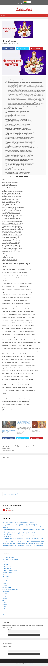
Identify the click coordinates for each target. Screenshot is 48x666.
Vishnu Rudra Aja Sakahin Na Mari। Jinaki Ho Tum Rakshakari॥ (20, 150)
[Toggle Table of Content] (43, 78)
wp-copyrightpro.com (29, 663)
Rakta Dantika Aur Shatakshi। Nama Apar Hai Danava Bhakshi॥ (20, 151)
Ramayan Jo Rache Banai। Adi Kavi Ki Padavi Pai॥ (17, 125)
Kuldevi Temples (6, 566)
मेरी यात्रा (4, 602)
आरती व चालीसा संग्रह (7, 443)
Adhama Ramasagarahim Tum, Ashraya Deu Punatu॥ (18, 173)
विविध (3, 608)
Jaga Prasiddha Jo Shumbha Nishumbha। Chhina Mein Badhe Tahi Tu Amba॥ (23, 145)
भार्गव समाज (4, 598)
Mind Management (7, 572)
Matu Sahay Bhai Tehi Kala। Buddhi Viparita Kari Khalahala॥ (19, 138)
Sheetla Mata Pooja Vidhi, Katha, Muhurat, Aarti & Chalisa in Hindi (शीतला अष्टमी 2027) (8, 430)
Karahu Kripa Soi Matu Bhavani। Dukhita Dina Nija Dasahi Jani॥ (20, 130)
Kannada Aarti (6, 563)
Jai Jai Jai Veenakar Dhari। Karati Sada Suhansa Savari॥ (18, 119)
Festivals (4, 561)
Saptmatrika (5, 576)
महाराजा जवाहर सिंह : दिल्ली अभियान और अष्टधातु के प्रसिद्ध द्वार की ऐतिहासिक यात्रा (18, 522)
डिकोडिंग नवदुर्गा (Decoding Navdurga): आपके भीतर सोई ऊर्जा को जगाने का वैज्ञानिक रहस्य (21, 533)
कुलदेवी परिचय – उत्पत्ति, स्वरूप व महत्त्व (10, 589)
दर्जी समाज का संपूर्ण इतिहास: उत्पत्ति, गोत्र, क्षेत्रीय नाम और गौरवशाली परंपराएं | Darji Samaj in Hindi (22, 545)
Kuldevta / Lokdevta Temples (9, 570)
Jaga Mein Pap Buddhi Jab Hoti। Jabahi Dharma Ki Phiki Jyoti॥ (20, 121)
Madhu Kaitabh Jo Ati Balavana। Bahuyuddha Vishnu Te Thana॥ (20, 136)
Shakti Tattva (5, 578)
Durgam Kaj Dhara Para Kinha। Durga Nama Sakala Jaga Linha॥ (20, 152)
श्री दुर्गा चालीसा (6, 448)
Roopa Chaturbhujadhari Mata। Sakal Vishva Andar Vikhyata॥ (19, 120)
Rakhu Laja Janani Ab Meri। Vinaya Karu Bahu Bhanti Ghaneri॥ (20, 133)
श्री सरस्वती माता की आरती (8, 450)
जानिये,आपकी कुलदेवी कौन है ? (11, 494)
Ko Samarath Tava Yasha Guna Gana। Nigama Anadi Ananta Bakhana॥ (21, 148)
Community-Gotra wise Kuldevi (10, 559)
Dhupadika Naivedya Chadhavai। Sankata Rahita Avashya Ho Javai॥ (21, 163)
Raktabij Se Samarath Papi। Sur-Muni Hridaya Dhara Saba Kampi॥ (20, 142)
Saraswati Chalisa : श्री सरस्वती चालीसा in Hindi (14, 80)
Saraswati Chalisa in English (10, 445)
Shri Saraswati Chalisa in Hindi (25, 445)
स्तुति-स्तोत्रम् (5, 613)
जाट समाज (4, 593)
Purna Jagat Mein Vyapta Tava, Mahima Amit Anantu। (18, 114)
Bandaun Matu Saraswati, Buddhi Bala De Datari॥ (17, 112)
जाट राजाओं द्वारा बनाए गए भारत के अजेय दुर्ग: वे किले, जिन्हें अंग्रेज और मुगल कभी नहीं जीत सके (20, 524)
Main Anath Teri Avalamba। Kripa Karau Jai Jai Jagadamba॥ (19, 134)
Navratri (4, 574)
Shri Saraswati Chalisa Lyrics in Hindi (19, 446)
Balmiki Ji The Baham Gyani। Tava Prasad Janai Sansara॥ (19, 124)
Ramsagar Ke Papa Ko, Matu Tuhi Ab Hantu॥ (16, 115)
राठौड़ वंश (4, 606)
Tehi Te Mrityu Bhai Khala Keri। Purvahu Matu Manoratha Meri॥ (20, 139)
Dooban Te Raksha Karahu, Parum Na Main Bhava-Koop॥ (19, 170)
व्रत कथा (4, 612)
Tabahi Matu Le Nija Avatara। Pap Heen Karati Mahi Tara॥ (19, 123)
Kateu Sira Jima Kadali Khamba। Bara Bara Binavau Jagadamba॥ (20, 143)
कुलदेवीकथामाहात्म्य (6, 591)
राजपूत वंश (4, 604)
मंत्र (3, 600)
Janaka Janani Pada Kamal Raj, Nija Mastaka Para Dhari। (18, 111)
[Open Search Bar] (46, 15)
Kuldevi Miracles (6, 564)
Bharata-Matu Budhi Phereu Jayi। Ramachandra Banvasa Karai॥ (20, 146)
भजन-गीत (4, 597)
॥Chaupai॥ (10, 116)
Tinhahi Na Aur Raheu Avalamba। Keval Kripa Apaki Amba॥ (19, 129)
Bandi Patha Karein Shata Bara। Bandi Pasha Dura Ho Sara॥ (19, 165)
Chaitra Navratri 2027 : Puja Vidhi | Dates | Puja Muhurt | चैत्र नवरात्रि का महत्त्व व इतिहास (23, 541)
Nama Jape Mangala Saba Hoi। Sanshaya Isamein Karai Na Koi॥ (20, 159)
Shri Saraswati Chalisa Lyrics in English (13, 108)
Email (9, 629)
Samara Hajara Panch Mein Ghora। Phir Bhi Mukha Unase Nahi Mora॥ (21, 137)
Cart (21, 3)
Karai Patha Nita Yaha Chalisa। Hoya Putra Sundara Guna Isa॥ (20, 161)
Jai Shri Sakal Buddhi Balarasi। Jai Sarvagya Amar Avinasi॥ (19, 117)
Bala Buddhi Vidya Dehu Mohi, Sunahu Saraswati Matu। (19, 172)
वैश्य (3, 610)
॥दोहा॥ (8, 81)
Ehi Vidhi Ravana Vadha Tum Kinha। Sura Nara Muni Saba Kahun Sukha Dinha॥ (23, 147)
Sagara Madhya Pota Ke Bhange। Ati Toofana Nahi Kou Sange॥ (20, 156)
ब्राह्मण (3, 595)
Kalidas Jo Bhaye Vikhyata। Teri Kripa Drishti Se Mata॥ (18, 126)
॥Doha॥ (9, 110)
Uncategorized (6, 580)
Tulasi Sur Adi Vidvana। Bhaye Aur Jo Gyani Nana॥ (18, 128)
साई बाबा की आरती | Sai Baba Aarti (38, 428)
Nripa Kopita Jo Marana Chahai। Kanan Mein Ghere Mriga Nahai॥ (20, 155)
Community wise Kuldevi (8, 557)
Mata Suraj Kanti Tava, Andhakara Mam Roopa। (17, 169)
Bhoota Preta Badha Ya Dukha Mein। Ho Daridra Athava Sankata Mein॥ (22, 157)
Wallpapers (5, 583)
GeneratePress (39, 660)
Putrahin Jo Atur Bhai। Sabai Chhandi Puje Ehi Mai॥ (18, 160)
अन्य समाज (4, 585)
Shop (18, 3)
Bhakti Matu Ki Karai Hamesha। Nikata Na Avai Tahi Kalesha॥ (20, 164)
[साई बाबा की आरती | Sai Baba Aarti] (39, 424)
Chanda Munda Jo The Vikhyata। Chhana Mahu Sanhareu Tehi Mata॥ (21, 141)
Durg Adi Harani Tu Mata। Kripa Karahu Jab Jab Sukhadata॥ (19, 154)
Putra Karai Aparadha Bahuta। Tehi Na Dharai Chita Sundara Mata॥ (21, 132)
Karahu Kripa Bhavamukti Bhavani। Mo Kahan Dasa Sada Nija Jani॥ (21, 167)
